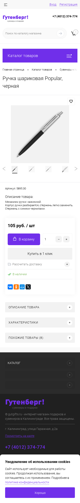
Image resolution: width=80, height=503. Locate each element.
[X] (28, 286)
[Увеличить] (40, 134)
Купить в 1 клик (40, 254)
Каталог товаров (23, 55)
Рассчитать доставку (27, 264)
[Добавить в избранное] (71, 101)
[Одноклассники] (16, 286)
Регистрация (68, 4)
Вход (52, 4)
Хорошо (40, 493)
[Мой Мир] (22, 286)
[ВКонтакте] (10, 286)
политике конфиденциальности (27, 482)
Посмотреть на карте (19, 436)
